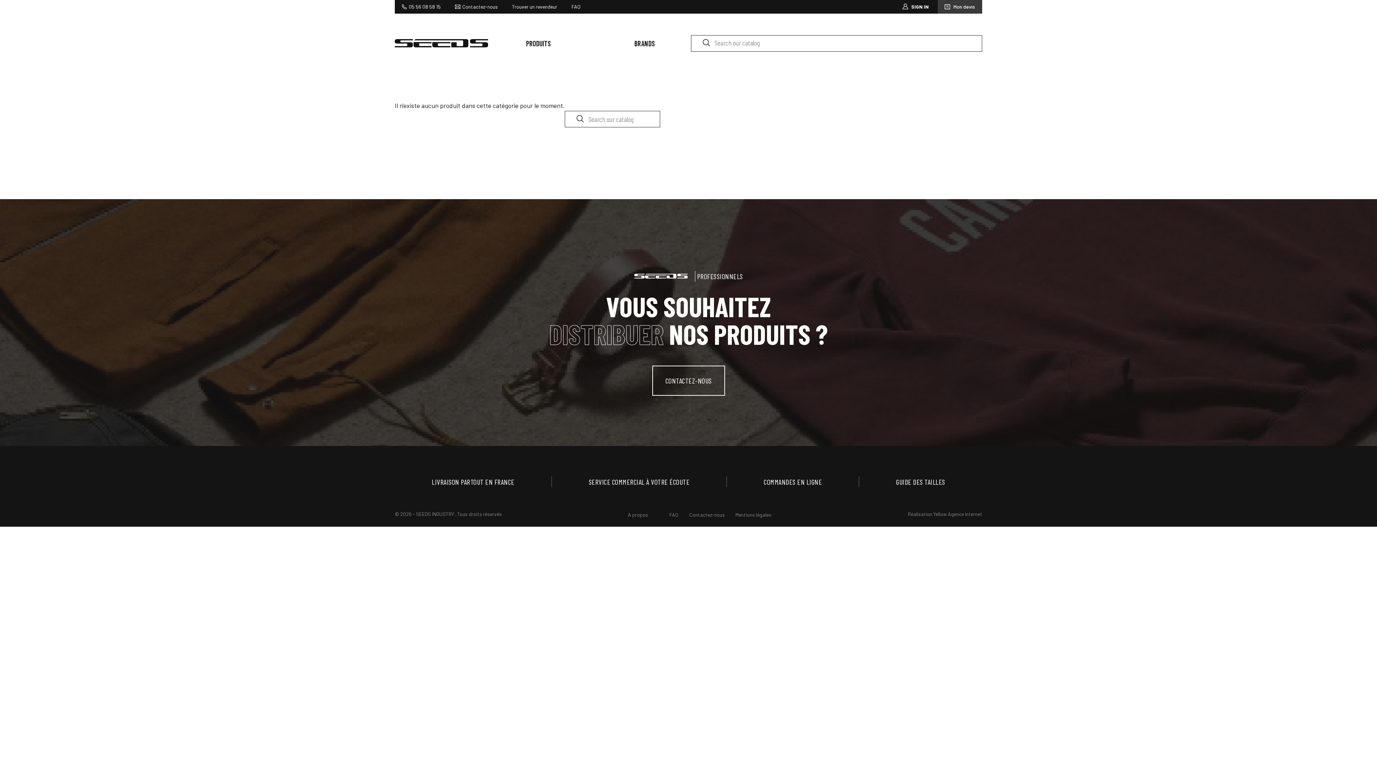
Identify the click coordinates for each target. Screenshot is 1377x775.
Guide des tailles (920, 482)
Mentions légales (753, 515)
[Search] (706, 42)
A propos (638, 515)
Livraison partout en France (473, 482)
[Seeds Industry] (441, 43)
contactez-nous (689, 380)
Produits (538, 43)
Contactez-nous (480, 7)
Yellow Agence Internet (957, 514)
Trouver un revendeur (534, 7)
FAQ (576, 7)
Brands (644, 43)
